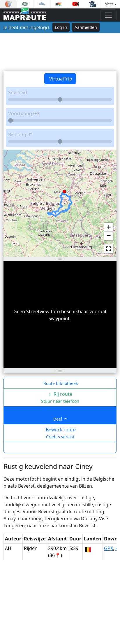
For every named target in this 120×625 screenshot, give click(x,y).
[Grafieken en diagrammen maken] (8, 4)
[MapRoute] (24, 15)
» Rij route (60, 397)
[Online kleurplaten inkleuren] (59, 4)
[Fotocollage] (92, 4)
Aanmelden (86, 27)
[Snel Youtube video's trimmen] (75, 4)
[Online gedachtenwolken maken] (25, 4)
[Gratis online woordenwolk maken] (42, 4)
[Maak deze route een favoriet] (60, 447)
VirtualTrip (60, 79)
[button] (64, 190)
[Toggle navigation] (108, 15)
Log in (61, 27)
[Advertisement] (60, 51)
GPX (108, 548)
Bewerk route (60, 433)
